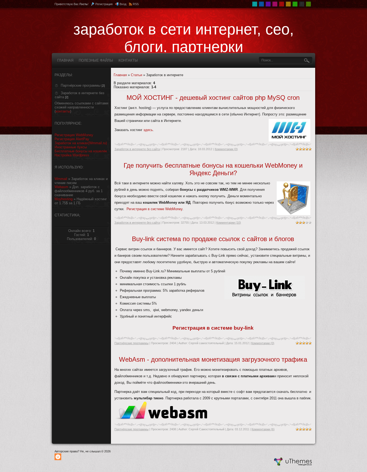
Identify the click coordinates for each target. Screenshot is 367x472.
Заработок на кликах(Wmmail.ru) (81, 143)
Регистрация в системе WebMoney (154, 209)
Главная (120, 75)
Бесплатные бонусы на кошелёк (81, 151)
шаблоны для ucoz (293, 462)
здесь (148, 130)
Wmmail (61, 179)
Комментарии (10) (228, 222)
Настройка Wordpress (72, 155)
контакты (63, 111)
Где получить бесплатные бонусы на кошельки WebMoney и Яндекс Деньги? (213, 169)
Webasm (61, 187)
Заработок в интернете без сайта (137, 149)
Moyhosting (64, 199)
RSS (136, 4)
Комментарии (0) (226, 149)
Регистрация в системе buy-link (213, 328)
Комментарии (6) (263, 429)
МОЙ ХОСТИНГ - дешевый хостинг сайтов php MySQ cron (213, 97)
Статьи (136, 75)
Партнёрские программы (80, 85)
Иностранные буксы (71, 147)
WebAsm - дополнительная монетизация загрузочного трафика (213, 359)
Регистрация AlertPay (72, 139)
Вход (123, 4)
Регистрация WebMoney (74, 135)
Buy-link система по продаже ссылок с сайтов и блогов (213, 238)
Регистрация (104, 4)
